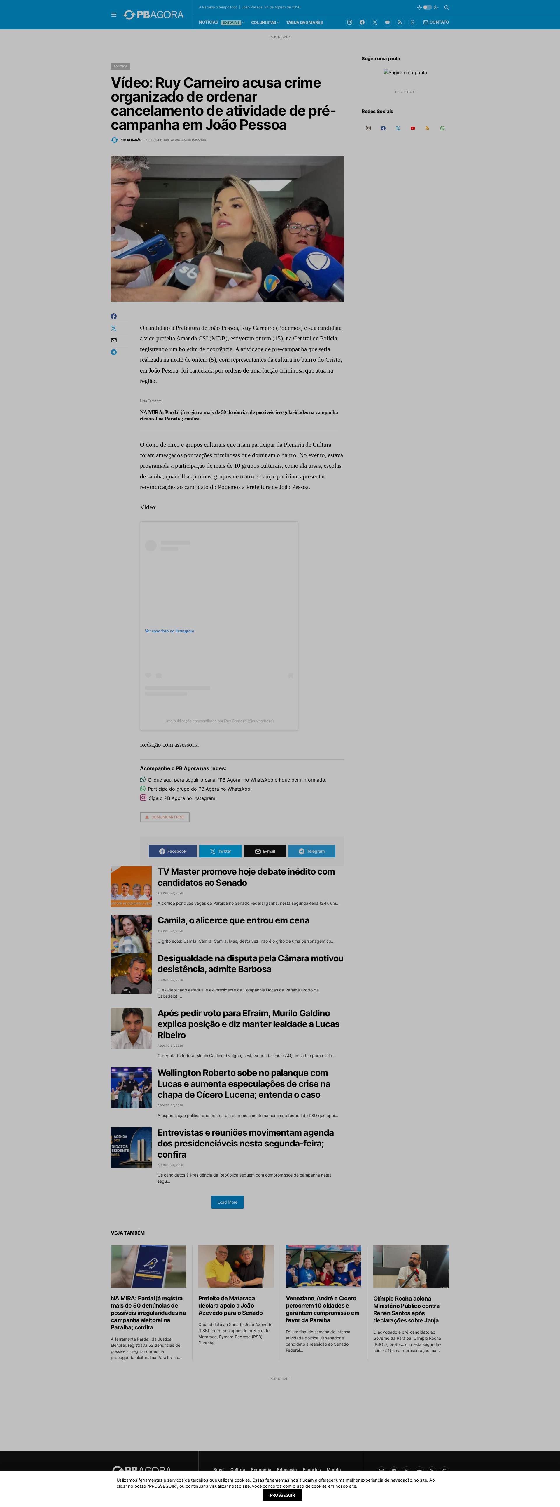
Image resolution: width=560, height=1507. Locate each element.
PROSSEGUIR (282, 1495)
